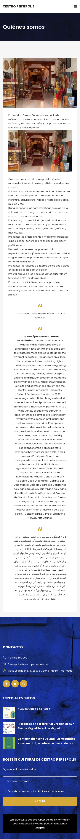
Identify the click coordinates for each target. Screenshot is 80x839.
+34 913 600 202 (17, 657)
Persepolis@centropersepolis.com (29, 664)
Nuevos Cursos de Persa (34, 709)
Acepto (40, 827)
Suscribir (40, 801)
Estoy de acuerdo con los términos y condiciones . (36, 791)
